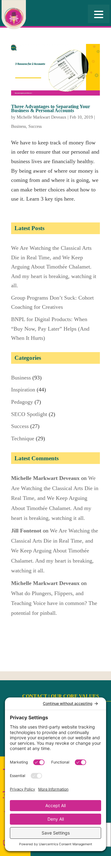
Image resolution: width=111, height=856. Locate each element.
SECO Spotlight (29, 414)
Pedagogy (22, 402)
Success (35, 126)
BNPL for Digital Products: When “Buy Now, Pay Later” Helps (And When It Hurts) (50, 328)
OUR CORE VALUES (75, 696)
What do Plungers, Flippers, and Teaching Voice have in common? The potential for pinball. (54, 603)
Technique (22, 438)
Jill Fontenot (26, 531)
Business (18, 126)
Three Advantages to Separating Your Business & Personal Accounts (50, 108)
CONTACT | (36, 696)
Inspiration (23, 390)
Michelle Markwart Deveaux (41, 117)
